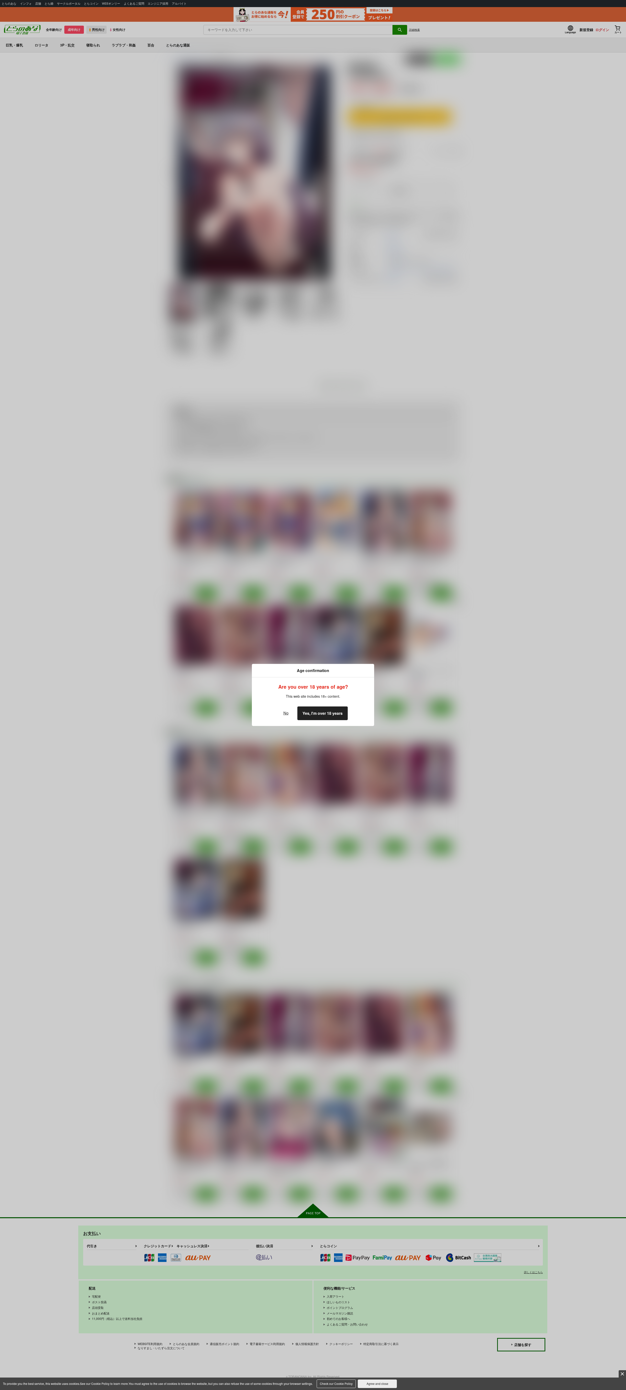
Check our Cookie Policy (336, 1383)
